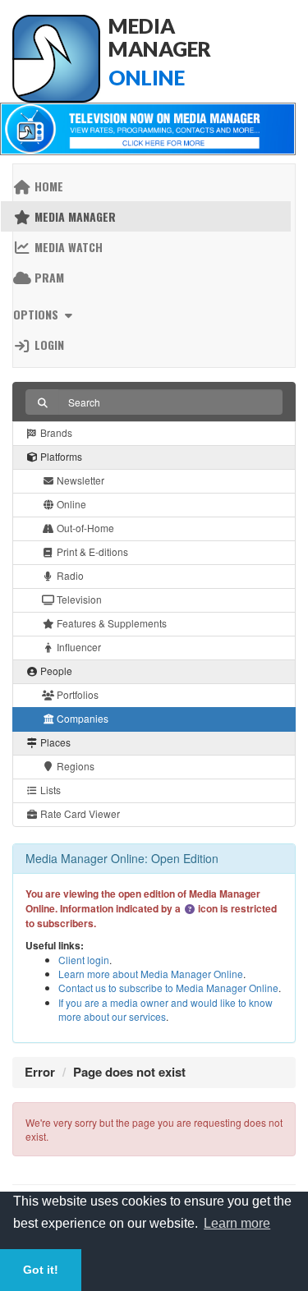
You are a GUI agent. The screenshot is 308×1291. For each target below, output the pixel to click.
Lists (49, 790)
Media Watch (67, 246)
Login (47, 344)
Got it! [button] (40, 1269)
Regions (74, 766)
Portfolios (76, 694)
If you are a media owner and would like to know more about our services (165, 1009)
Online (70, 504)
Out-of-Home (84, 528)
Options (37, 314)
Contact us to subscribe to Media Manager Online (168, 988)
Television (78, 599)
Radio (69, 575)
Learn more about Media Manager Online (150, 974)
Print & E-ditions (91, 551)
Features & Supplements (110, 623)
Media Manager (73, 216)
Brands (55, 432)
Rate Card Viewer (79, 813)
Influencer (77, 647)
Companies (81, 718)
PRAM (47, 277)
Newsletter (79, 480)
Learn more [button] (237, 1223)
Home (47, 186)
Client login (83, 960)
